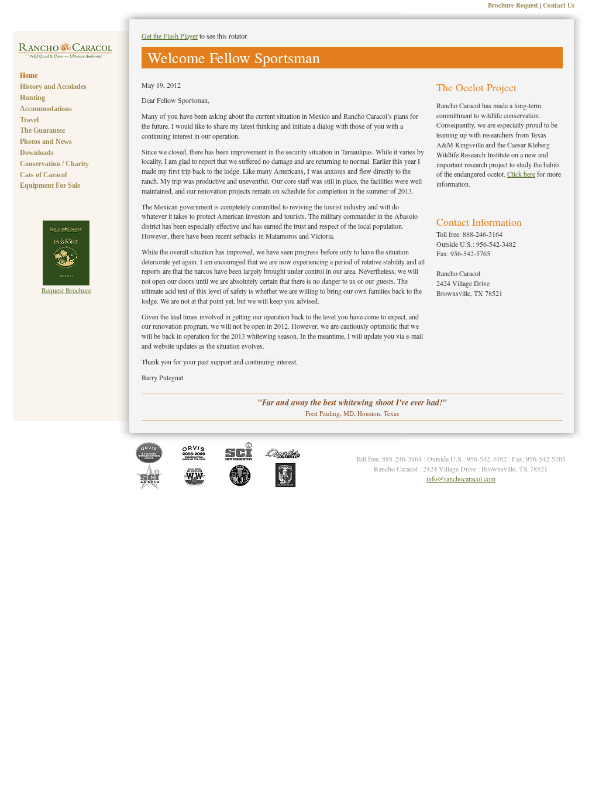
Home (28, 75)
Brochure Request (513, 5)
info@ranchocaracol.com (460, 478)
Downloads (37, 153)
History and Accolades (53, 86)
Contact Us (558, 5)
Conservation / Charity (54, 164)
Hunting (32, 98)
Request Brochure (66, 290)
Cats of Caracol (43, 175)
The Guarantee (42, 130)
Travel (29, 120)
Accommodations (46, 109)
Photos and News (46, 141)
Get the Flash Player (170, 35)
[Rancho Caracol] (65, 55)
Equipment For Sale (50, 185)
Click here (521, 173)
